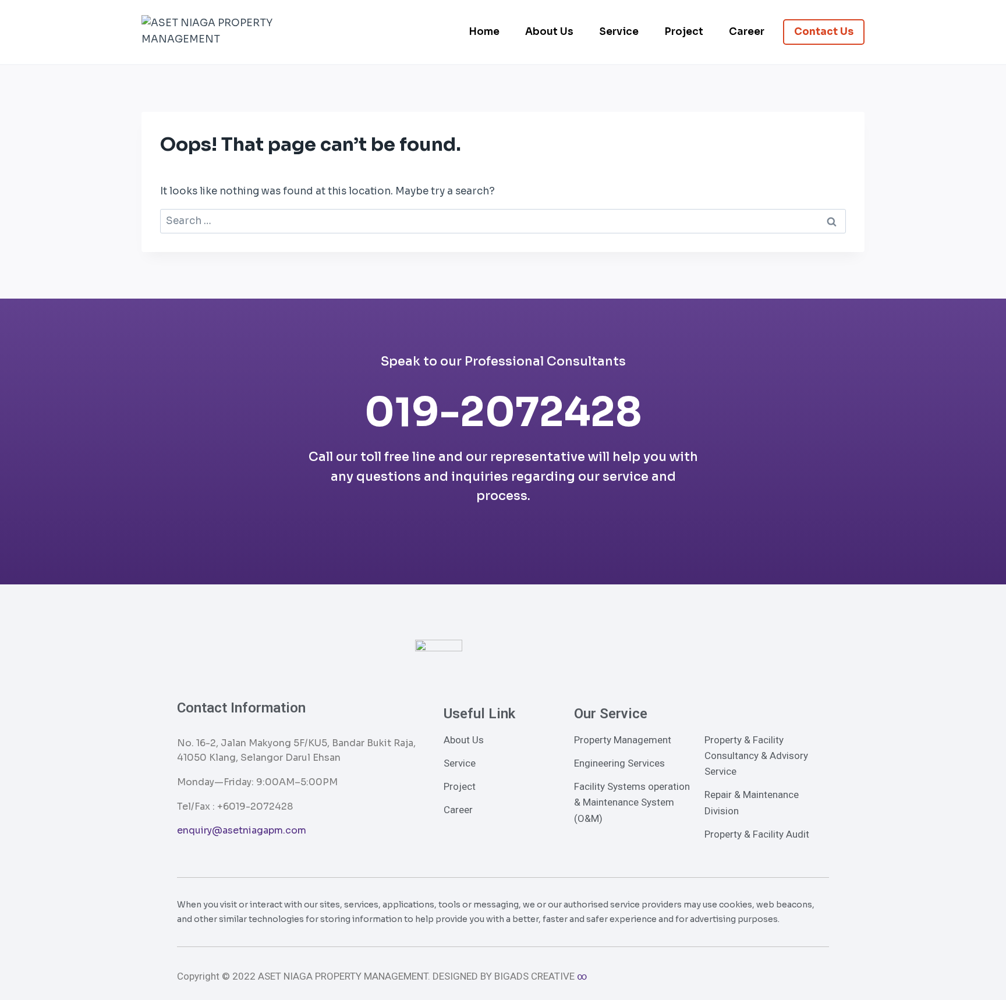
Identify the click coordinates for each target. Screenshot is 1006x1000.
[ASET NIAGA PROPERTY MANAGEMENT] (215, 31)
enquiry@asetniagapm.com (241, 830)
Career (746, 32)
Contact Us (823, 32)
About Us (549, 32)
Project (683, 32)
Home (484, 32)
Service (619, 32)
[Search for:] (503, 221)
